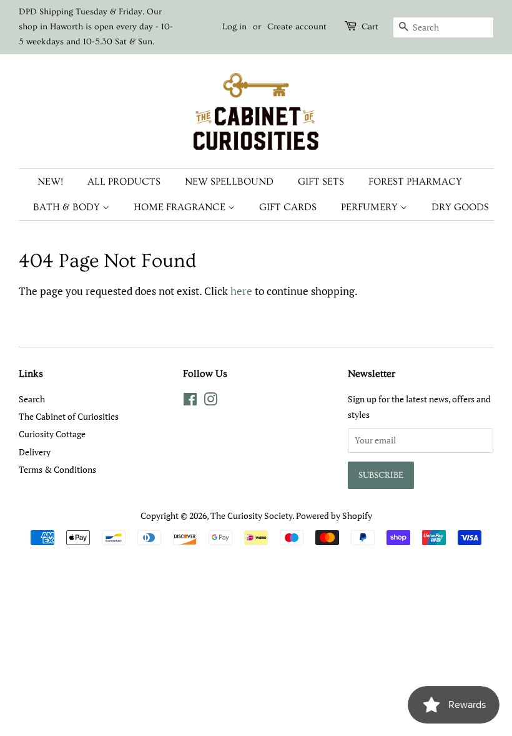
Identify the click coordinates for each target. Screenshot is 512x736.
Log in (234, 27)
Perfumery (370, 207)
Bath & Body (67, 207)
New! (50, 181)
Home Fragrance (181, 207)
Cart (370, 27)
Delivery (35, 452)
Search (32, 399)
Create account (297, 27)
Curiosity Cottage (52, 434)
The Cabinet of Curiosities (69, 416)
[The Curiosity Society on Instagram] (210, 401)
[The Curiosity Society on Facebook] (190, 401)
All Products (123, 181)
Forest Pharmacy (415, 181)
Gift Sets (321, 181)
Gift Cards (288, 207)
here (241, 291)
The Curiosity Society (251, 515)
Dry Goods (460, 207)
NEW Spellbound (229, 181)
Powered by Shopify (334, 515)
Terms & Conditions (57, 469)
